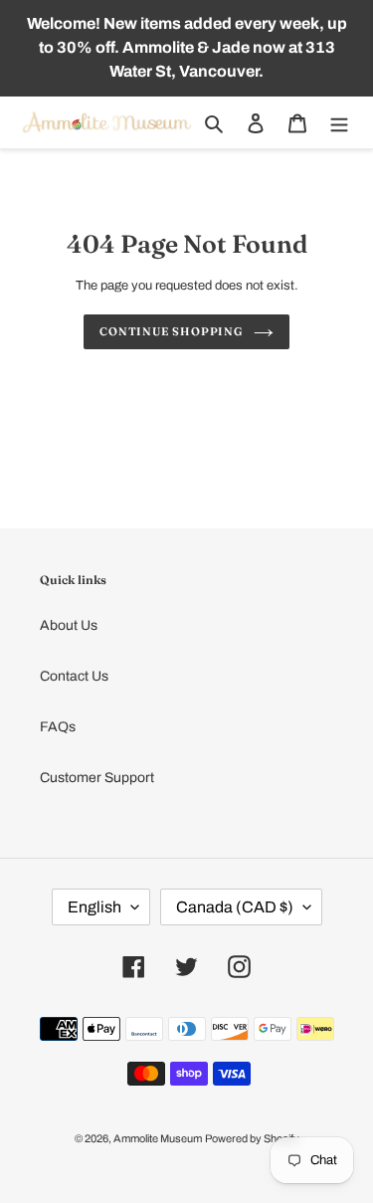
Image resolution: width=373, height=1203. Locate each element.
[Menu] (339, 122)
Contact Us (74, 676)
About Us (68, 625)
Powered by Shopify (252, 1138)
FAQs (58, 726)
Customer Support (97, 777)
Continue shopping (171, 331)
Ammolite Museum (157, 1138)
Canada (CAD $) (234, 907)
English (94, 907)
